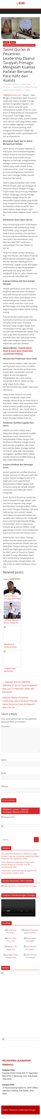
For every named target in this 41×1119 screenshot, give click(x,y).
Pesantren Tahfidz (14, 90)
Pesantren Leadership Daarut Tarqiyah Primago (19, 45)
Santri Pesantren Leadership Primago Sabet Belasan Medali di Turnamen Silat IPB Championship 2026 (18, 864)
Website (4, 786)
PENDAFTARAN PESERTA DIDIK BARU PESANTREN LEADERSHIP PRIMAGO (18, 351)
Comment (6, 726)
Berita (13, 42)
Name (3, 760)
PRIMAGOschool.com (12, 95)
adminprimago (26, 84)
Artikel (6, 42)
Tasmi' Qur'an (25, 90)
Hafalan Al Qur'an (18, 87)
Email (3, 773)
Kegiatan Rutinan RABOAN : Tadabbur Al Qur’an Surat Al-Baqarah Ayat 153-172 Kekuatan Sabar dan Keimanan (19, 687)
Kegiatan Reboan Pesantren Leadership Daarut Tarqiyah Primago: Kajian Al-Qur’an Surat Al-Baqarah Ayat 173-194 (20, 702)
